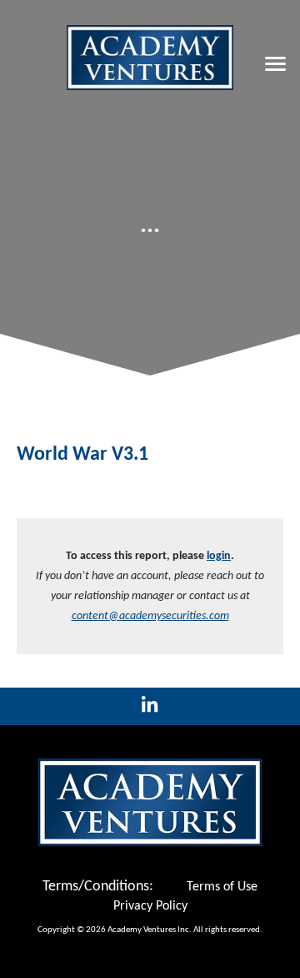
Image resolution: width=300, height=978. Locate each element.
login (219, 556)
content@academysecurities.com (150, 616)
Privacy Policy (150, 906)
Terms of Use (222, 887)
